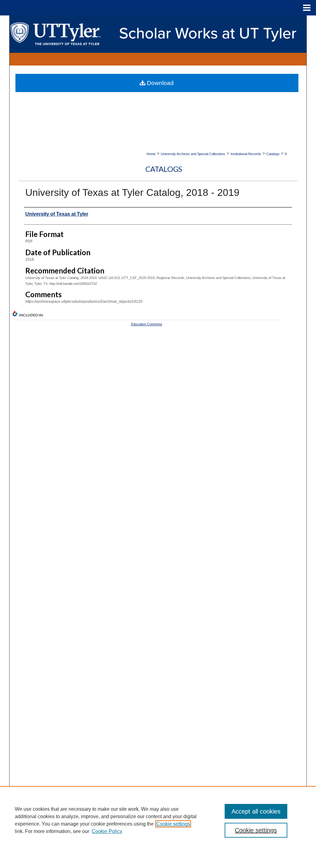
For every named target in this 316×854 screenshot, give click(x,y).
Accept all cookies (256, 811)
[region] (158, 820)
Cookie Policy (107, 831)
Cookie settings (173, 824)
